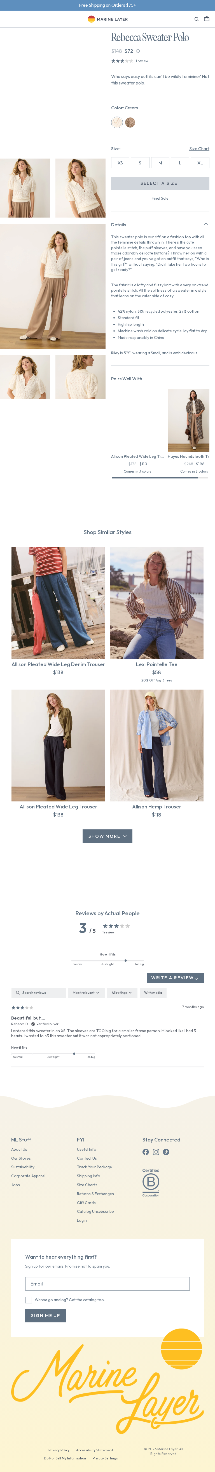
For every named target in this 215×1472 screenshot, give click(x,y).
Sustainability (22, 1167)
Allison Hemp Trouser (156, 806)
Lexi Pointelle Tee (156, 664)
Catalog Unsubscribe (95, 1211)
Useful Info (86, 1149)
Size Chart (199, 148)
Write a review (172, 977)
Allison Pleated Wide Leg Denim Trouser (58, 664)
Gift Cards (86, 1202)
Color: (124, 107)
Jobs (15, 1185)
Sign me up (45, 1315)
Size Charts (87, 1185)
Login (82, 1220)
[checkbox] (153, 993)
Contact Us (87, 1158)
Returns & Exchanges (95, 1194)
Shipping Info (88, 1176)
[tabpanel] (107, 1027)
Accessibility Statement (94, 1450)
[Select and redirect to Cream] (117, 122)
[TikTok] (166, 1152)
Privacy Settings (105, 1458)
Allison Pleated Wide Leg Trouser (58, 806)
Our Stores (21, 1158)
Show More (104, 836)
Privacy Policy (58, 1450)
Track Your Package (94, 1167)
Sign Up (125, 5)
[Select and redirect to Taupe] (130, 122)
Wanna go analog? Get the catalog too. (70, 1299)
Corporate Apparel (28, 1176)
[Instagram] (156, 1152)
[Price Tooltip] (138, 51)
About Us (19, 1149)
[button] (206, 18)
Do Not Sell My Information (65, 1458)
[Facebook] (145, 1152)
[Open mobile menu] (9, 19)
